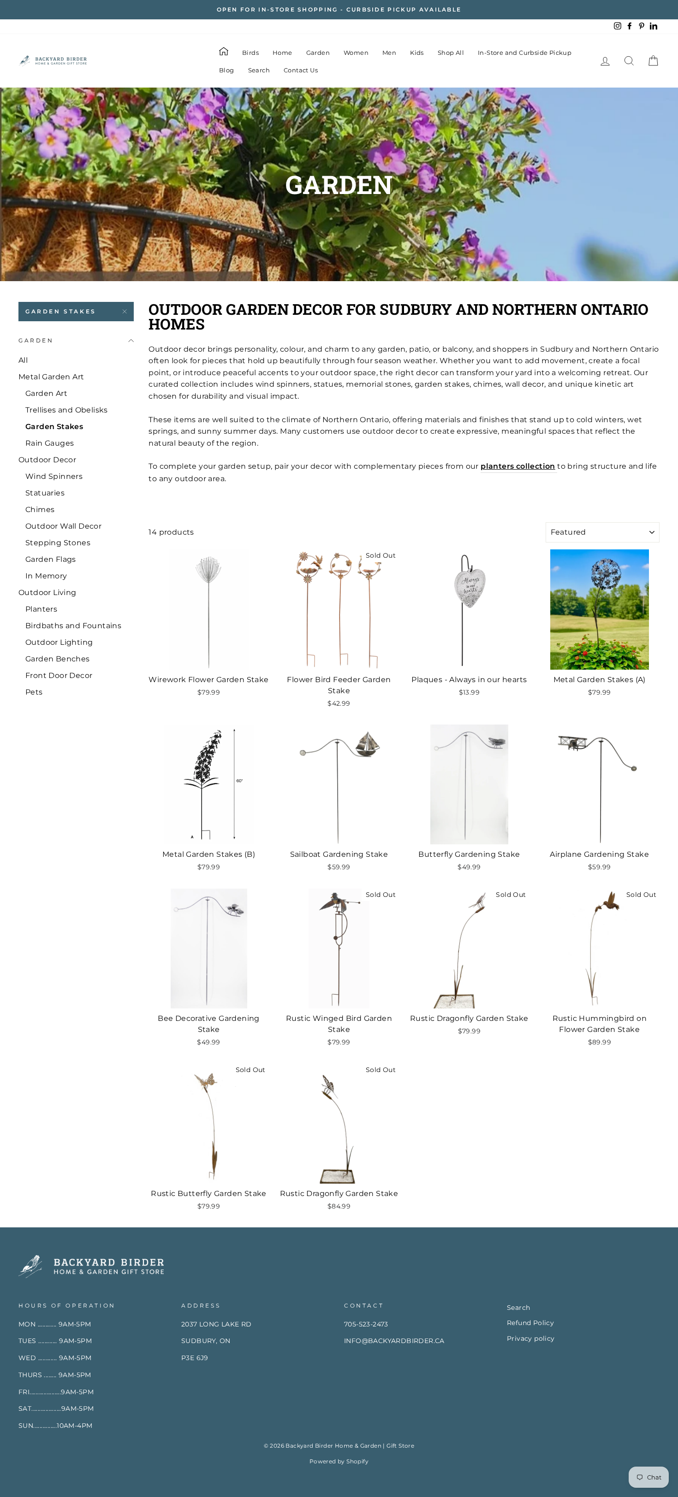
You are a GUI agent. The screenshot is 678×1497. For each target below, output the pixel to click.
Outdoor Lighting (59, 642)
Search (259, 70)
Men (389, 52)
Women (356, 52)
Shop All (451, 52)
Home (282, 52)
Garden (318, 52)
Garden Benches (57, 658)
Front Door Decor (58, 675)
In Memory (46, 576)
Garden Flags (50, 559)
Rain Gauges (49, 443)
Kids (417, 52)
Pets (34, 692)
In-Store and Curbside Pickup (524, 52)
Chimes (39, 509)
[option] (339, 10)
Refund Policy (530, 1322)
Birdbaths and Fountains (73, 625)
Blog (226, 70)
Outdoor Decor (47, 459)
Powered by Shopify (339, 1461)
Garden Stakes (54, 426)
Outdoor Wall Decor (63, 526)
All (23, 360)
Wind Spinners (54, 476)
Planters (41, 609)
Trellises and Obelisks (66, 410)
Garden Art (46, 393)
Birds (250, 52)
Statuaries (45, 493)
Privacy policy (531, 1338)
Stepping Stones (57, 542)
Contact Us (301, 70)
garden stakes (60, 311)
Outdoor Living (47, 592)
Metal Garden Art (51, 376)
